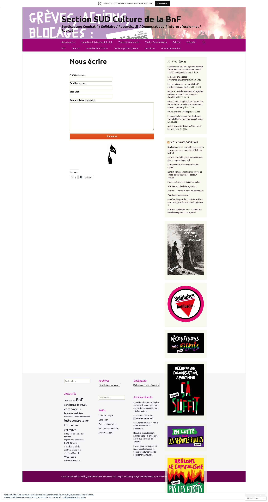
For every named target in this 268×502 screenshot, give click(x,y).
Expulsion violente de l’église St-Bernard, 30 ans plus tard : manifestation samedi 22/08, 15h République (185, 70)
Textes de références (128, 42)
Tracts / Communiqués (156, 42)
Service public (72, 446)
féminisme (70, 413)
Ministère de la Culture (97, 48)
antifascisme (70, 400)
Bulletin (176, 42)
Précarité (191, 42)
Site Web (75, 91)
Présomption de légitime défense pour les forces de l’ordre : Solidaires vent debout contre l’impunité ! (186, 104)
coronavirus (72, 409)
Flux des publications (108, 424)
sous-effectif (71, 453)
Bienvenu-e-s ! (68, 42)
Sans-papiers (70, 443)
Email (78, 83)
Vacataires (70, 457)
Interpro (76, 48)
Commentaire (82, 100)
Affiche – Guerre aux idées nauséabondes (186, 191)
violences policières (72, 460)
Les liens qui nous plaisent (126, 48)
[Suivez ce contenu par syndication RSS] (168, 142)
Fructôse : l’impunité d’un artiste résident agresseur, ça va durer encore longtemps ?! (185, 202)
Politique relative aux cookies (74, 497)
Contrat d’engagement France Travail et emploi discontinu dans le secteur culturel (185, 175)
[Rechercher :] (204, 42)
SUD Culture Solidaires (184, 142)
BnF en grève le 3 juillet (178, 112)
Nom (78, 75)
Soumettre (112, 136)
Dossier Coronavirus (171, 48)
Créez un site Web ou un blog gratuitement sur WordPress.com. (89, 476)
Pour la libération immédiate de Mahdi (184, 182)
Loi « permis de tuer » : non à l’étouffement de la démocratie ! (145, 426)
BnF (79, 399)
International (85, 416)
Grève (79, 413)
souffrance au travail (72, 450)
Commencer (162, 3)
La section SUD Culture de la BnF (97, 42)
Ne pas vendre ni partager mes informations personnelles (142, 476)
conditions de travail (75, 404)
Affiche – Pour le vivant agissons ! (182, 186)
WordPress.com (106, 433)
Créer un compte (106, 415)
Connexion (103, 420)
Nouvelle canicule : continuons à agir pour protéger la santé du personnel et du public (186, 94)
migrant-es (68, 440)
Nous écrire (150, 48)
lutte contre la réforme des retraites (76, 425)
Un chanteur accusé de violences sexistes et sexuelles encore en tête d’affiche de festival (186, 150)
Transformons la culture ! (178, 195)
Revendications (78, 440)
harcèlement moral (71, 417)
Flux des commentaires (109, 428)
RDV (63, 48)
